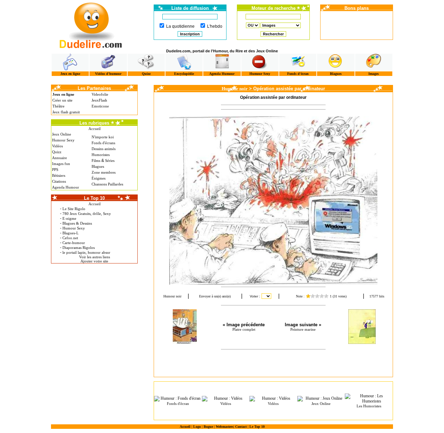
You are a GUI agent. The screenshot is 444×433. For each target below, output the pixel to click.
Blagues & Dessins (77, 223)
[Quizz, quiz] (146, 62)
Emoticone (100, 106)
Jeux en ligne (70, 74)
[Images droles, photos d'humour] (373, 62)
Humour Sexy (259, 74)
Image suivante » (303, 324)
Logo (197, 426)
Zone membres (104, 172)
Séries (109, 160)
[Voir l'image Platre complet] (184, 326)
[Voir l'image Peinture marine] (361, 326)
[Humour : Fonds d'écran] (178, 398)
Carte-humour (73, 243)
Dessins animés (104, 149)
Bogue (208, 426)
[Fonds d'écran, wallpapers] (297, 62)
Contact (241, 426)
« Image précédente (244, 324)
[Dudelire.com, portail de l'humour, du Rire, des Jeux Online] (91, 24)
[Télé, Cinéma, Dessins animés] (184, 62)
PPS (55, 169)
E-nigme (69, 218)
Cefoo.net (70, 238)
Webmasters (224, 426)
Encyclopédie (184, 74)
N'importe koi (103, 137)
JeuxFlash (99, 100)
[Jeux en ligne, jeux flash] (70, 62)
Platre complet (243, 329)
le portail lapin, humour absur (86, 252)
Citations (59, 181)
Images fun (61, 164)
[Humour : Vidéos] (226, 398)
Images (373, 74)
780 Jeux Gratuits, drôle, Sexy (86, 213)
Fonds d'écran (298, 74)
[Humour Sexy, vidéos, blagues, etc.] (260, 62)
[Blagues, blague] (335, 62)
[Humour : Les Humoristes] (369, 398)
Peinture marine (303, 329)
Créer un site (62, 100)
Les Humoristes (369, 406)
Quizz (146, 74)
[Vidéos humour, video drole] (108, 62)
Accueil (94, 129)
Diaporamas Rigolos (78, 247)
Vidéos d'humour (108, 74)
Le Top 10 (257, 426)
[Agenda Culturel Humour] (221, 62)
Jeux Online (61, 134)
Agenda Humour (221, 74)
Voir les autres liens (94, 257)
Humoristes (101, 155)
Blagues (336, 74)
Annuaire (59, 158)
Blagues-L (70, 233)
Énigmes (98, 178)
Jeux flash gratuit (66, 112)
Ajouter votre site (94, 261)
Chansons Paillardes (107, 184)
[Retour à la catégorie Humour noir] (273, 200)
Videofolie (100, 94)
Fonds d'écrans (103, 143)
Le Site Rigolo (73, 209)
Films (96, 160)
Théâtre (58, 106)
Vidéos (57, 146)
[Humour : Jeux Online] (321, 398)
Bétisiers (58, 175)
